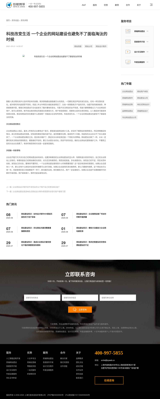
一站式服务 (31, 370)
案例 (117, 4)
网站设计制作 (101, 46)
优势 (106, 4)
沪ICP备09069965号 (55, 395)
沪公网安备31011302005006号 (77, 395)
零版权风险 (31, 366)
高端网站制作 (127, 98)
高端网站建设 (139, 31)
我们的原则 (64, 362)
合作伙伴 (79, 370)
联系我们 (79, 378)
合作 (128, 4)
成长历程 (79, 366)
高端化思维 (31, 362)
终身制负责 (31, 374)
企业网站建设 (127, 91)
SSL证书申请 (11, 378)
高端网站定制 (127, 104)
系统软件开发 (139, 41)
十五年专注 (31, 358)
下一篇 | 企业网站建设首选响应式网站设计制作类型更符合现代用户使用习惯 (36, 191)
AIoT (84, 4)
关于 (139, 4)
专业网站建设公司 (129, 117)
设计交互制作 (139, 51)
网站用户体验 (142, 91)
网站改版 (77, 46)
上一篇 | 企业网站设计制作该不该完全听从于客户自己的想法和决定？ (33, 187)
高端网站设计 (142, 111)
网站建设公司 (142, 98)
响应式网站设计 (143, 104)
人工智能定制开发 (13, 358)
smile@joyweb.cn (108, 360)
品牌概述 (79, 358)
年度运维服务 (139, 62)
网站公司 (88, 46)
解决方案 (63, 358)
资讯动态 (15, 20)
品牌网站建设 (127, 111)
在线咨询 (109, 380)
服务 (95, 4)
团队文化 (79, 362)
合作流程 (63, 366)
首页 (8, 20)
